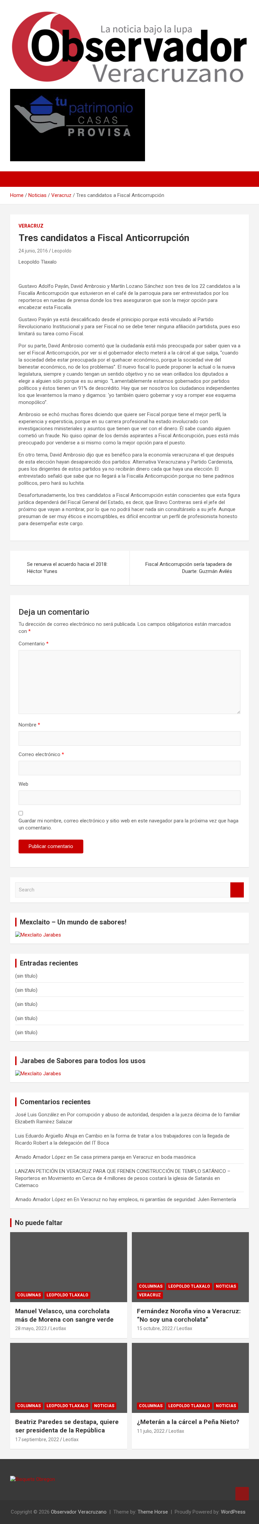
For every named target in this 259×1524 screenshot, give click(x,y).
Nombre (29, 725)
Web (23, 784)
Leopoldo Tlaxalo (67, 1295)
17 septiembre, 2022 (37, 1439)
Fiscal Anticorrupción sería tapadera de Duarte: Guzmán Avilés (188, 567)
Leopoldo (61, 250)
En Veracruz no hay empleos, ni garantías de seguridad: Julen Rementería (155, 1199)
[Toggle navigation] (18, 179)
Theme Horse (153, 1512)
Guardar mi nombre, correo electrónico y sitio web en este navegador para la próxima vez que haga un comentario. (128, 824)
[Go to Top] (242, 1493)
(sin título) (26, 976)
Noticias (226, 1286)
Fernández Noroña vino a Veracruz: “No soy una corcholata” (189, 1315)
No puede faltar (39, 1223)
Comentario (34, 644)
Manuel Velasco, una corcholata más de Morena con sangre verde (64, 1315)
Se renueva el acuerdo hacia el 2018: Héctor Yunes (67, 567)
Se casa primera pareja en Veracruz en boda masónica (135, 1157)
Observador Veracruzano (79, 1512)
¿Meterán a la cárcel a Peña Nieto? (188, 1422)
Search (237, 890)
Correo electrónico (41, 754)
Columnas (29, 1295)
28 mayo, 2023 (31, 1328)
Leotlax (58, 1328)
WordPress (233, 1512)
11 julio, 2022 (151, 1431)
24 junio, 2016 (33, 250)
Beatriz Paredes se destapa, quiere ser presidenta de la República (67, 1426)
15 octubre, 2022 (155, 1328)
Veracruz (31, 226)
